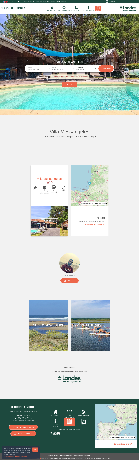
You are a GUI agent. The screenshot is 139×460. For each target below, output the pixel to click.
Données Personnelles (65, 455)
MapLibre (102, 203)
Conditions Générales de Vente (81, 455)
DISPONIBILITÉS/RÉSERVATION (23, 427)
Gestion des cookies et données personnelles (15, 456)
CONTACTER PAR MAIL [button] (24, 433)
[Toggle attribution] (106, 203)
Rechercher (107, 68)
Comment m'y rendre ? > (95, 225)
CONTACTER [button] (70, 280)
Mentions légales (53, 455)
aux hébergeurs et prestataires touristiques (63, 458)
